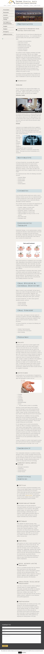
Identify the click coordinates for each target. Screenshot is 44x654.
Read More (24, 652)
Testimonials (26, 5)
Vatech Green (29, 495)
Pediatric (5, 29)
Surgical (5, 26)
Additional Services (7, 34)
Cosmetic (5, 15)
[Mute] (38, 111)
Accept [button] (20, 652)
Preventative (6, 9)
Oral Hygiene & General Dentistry (7, 22)
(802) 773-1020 (37, 5)
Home (5, 5)
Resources (20, 5)
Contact (31, 5)
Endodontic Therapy (6, 18)
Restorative (6, 12)
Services (14, 5)
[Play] (17, 111)
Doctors (9, 5)
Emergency (6, 31)
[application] (29, 105)
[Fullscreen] (40, 111)
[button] (29, 105)
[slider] (28, 111)
